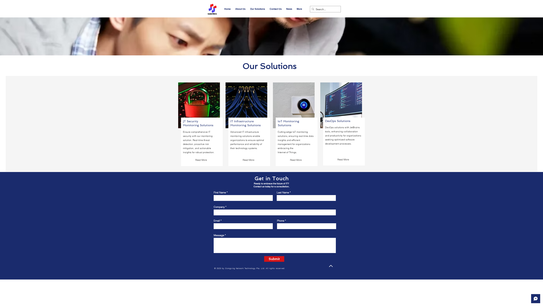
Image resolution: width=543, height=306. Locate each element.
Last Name (283, 192)
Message (219, 235)
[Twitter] (532, 43)
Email (217, 220)
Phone (280, 220)
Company (219, 207)
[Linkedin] (532, 50)
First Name (220, 192)
